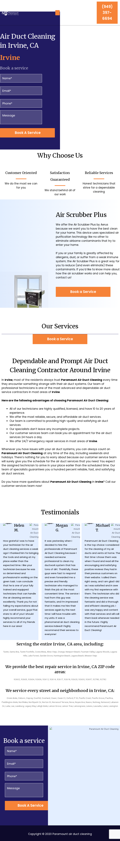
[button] (57, 12)
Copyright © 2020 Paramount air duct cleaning (60, 834)
